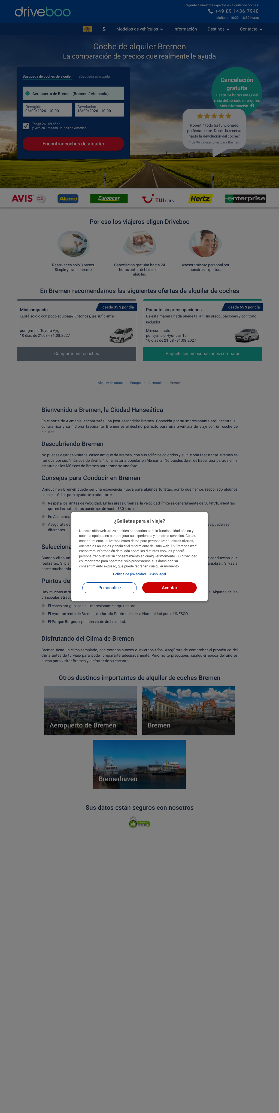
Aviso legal (157, 574)
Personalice (109, 587)
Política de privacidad (129, 574)
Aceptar (169, 587)
